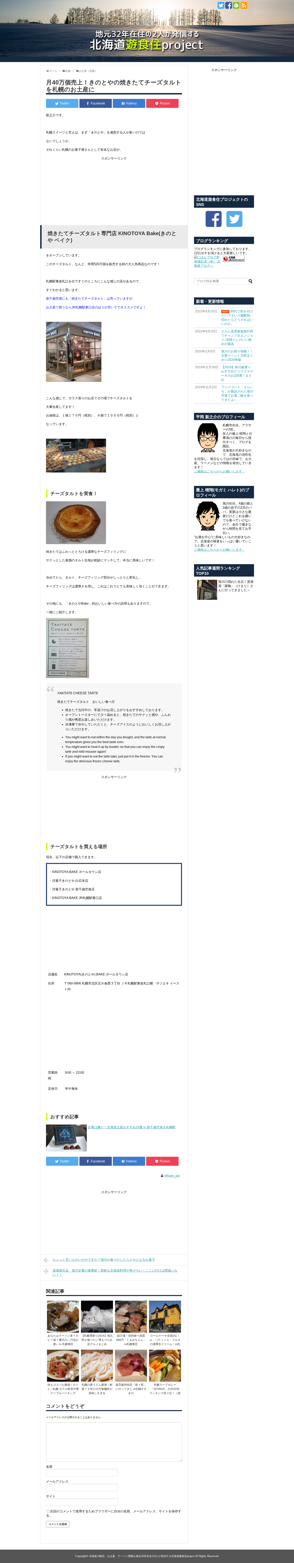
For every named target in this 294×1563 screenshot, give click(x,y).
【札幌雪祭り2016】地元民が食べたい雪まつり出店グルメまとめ (97, 1340)
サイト (51, 1496)
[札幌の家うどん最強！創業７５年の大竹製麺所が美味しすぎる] (97, 1366)
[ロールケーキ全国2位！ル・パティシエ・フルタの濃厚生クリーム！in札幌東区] (165, 1317)
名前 (49, 1466)
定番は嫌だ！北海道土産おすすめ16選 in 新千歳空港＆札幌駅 (132, 1127)
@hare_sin (172, 1175)
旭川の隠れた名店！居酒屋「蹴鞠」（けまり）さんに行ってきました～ (235, 586)
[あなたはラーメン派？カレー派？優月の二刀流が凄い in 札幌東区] (63, 1317)
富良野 (109, 59)
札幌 (69, 59)
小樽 (98, 59)
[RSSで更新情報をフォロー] (243, 7)
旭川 (79, 59)
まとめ (157, 59)
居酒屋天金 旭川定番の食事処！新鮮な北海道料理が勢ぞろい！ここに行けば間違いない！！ (115, 1272)
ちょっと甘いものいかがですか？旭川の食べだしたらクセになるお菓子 (104, 1259)
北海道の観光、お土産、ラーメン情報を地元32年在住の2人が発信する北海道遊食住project (142, 1556)
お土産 (58, 59)
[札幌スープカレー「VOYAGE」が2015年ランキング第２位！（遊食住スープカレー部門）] (165, 1366)
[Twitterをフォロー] (221, 7)
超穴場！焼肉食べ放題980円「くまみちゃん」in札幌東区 (131, 1340)
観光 (120, 59)
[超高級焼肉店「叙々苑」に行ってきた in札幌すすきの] (131, 1366)
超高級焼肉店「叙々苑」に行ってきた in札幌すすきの (131, 1389)
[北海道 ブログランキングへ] (234, 260)
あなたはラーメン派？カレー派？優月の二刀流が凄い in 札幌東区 (63, 1340)
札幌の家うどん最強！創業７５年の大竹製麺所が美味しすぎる (97, 1389)
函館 (88, 59)
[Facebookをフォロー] (228, 7)
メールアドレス (57, 1481)
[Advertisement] (114, 189)
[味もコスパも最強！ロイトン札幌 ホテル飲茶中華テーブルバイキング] (63, 1366)
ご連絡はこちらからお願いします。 (219, 471)
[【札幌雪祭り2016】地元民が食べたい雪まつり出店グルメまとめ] (97, 1317)
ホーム (46, 59)
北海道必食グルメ (138, 59)
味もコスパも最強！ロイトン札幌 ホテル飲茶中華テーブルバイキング (63, 1389)
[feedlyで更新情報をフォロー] (236, 7)
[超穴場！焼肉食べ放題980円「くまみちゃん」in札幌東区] (131, 1317)
